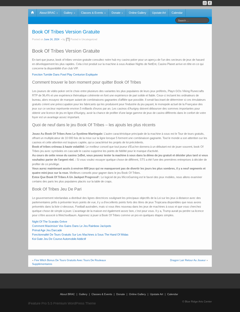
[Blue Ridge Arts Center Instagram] (205, 3)
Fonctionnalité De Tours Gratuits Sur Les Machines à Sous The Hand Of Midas (80, 234)
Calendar (177, 12)
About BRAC (48, 12)
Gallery (68, 12)
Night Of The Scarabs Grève (49, 221)
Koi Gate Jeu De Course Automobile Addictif (59, 238)
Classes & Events (92, 12)
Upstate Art (159, 12)
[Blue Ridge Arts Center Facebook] (210, 3)
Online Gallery (137, 12)
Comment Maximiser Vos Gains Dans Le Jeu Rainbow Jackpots (71, 225)
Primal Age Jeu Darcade (47, 230)
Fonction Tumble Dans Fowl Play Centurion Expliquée (65, 74)
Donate (116, 12)
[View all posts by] (68, 39)
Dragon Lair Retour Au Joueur (188, 260)
